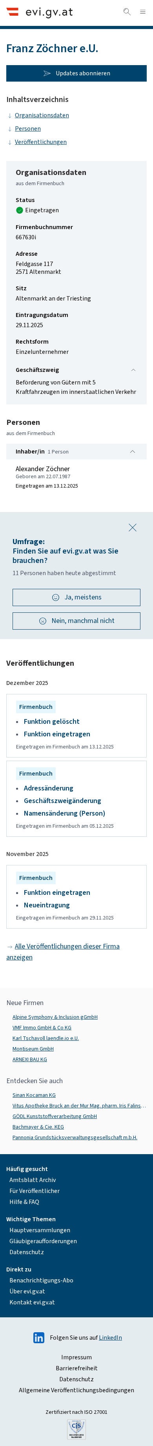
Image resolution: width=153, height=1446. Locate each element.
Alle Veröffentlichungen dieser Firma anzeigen (63, 952)
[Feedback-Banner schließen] (132, 527)
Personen (28, 128)
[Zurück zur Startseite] (39, 12)
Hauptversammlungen (39, 1230)
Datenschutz (26, 1252)
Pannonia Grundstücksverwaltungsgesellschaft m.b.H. (75, 1138)
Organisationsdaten (42, 115)
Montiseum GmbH (33, 1049)
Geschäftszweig (37, 370)
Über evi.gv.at (27, 1291)
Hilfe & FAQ (24, 1202)
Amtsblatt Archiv (32, 1180)
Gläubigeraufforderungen (43, 1241)
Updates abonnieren (83, 73)
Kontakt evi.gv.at (32, 1302)
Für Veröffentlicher (34, 1191)
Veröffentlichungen (41, 142)
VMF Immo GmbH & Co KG (42, 1028)
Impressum (76, 1357)
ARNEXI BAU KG (30, 1060)
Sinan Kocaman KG (34, 1095)
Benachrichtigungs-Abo (41, 1280)
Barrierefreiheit (77, 1368)
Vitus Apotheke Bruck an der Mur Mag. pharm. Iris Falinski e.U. (80, 1106)
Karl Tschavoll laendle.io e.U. (46, 1038)
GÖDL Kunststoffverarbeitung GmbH (55, 1116)
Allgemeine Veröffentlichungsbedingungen (76, 1390)
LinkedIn (110, 1337)
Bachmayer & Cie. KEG (38, 1127)
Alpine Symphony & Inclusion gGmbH (55, 1017)
